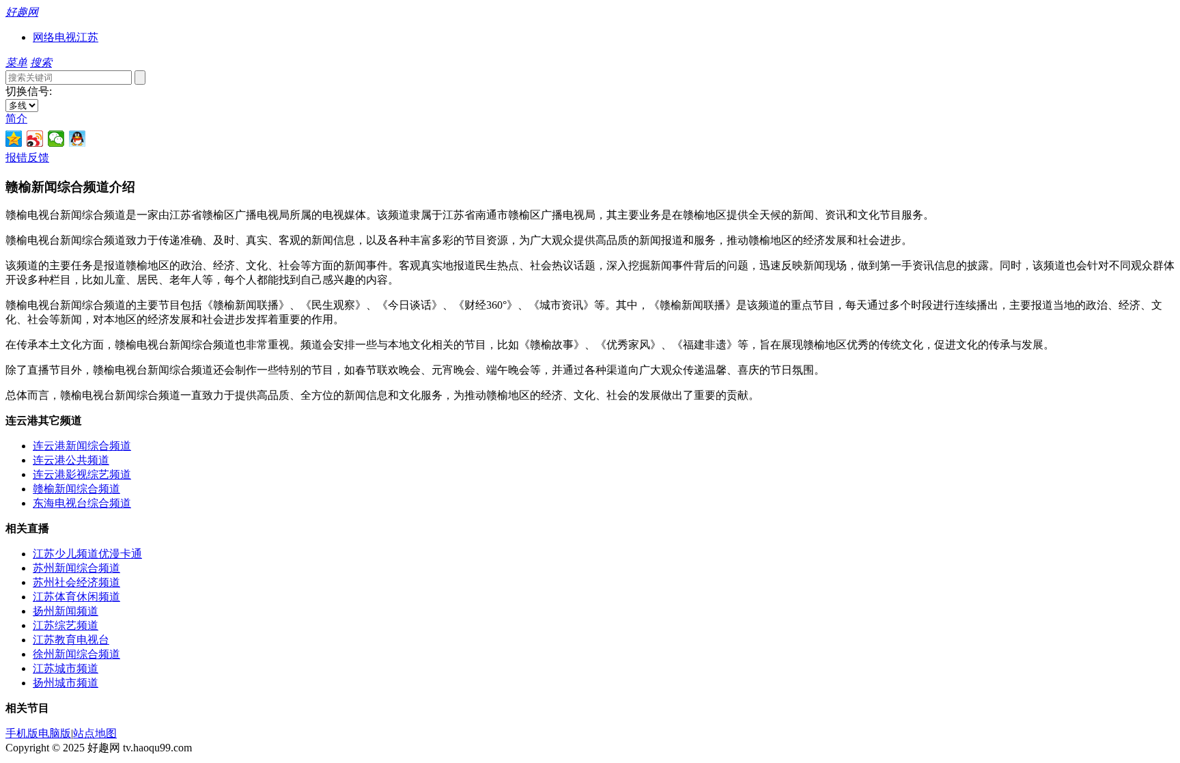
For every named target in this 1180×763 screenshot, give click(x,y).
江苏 (87, 37)
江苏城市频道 (65, 668)
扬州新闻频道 (65, 611)
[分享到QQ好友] (77, 138)
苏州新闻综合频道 (76, 568)
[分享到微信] (56, 138)
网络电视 (54, 37)
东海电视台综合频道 (82, 503)
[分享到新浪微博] (35, 138)
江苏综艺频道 (65, 625)
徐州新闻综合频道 (76, 654)
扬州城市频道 (65, 683)
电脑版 (54, 733)
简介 (16, 118)
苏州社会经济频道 (76, 582)
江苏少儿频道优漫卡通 (87, 553)
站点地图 (95, 733)
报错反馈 (27, 157)
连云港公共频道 (71, 460)
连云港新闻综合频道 (82, 446)
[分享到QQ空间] (14, 138)
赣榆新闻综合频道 (76, 489)
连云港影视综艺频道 (82, 474)
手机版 (21, 733)
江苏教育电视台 (71, 640)
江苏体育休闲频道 (76, 596)
